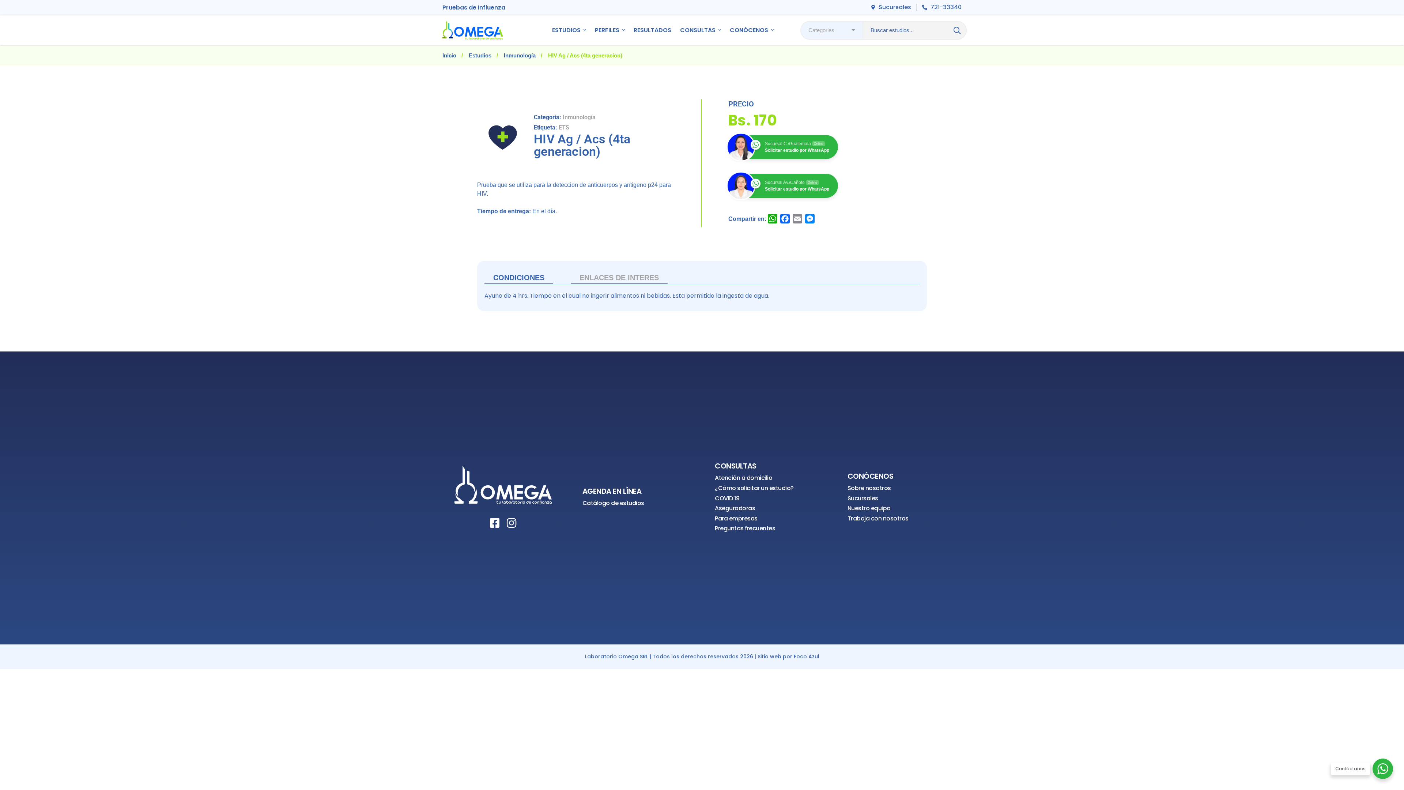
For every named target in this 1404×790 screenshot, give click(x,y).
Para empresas (736, 518)
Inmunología (520, 55)
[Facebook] (494, 523)
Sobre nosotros (869, 488)
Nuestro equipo (869, 508)
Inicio (449, 55)
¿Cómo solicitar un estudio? (754, 488)
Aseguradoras (735, 508)
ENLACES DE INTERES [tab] (619, 278)
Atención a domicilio (743, 478)
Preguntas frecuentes (745, 528)
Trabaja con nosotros (878, 518)
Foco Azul (806, 657)
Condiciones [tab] (518, 278)
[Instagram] (511, 523)
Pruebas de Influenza (473, 7)
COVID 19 (727, 498)
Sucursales (863, 498)
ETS (564, 127)
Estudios (480, 55)
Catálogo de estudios (613, 503)
